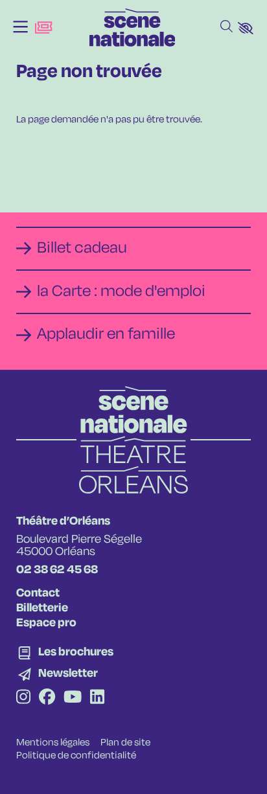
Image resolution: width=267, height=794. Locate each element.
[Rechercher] (226, 27)
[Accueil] (132, 27)
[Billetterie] (43, 27)
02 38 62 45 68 (57, 569)
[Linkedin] (97, 698)
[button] (245, 28)
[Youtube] (73, 698)
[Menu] (20, 27)
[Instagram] (23, 698)
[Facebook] (47, 698)
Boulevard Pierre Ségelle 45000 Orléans (79, 545)
